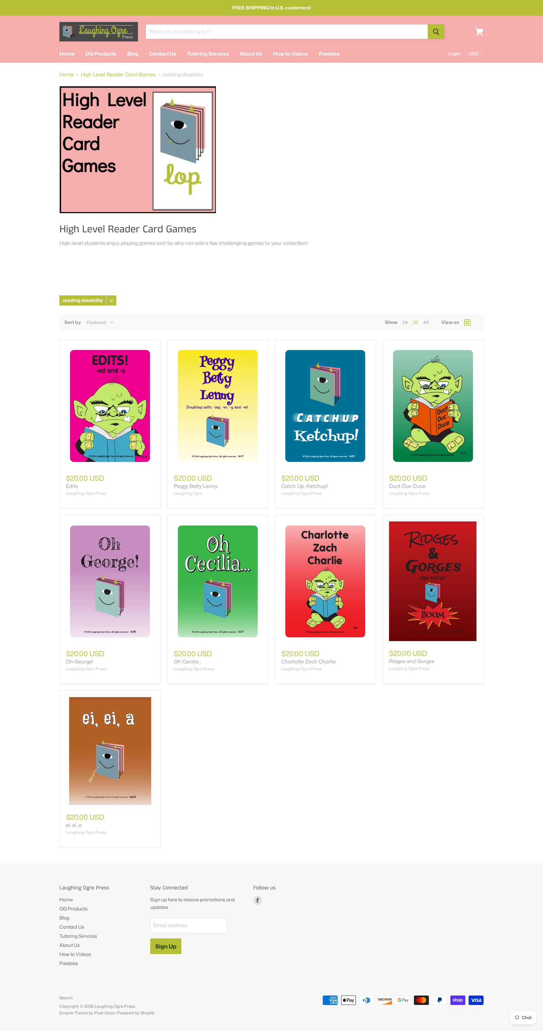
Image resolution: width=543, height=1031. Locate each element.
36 (415, 322)
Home (66, 53)
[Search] (436, 31)
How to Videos (290, 53)
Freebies (329, 53)
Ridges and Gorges (411, 661)
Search (66, 998)
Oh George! (79, 661)
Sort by (72, 322)
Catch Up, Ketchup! (304, 486)
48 (426, 322)
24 (405, 322)
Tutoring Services (208, 53)
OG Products (101, 53)
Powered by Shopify (136, 1013)
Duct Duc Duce (407, 486)
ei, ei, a (74, 825)
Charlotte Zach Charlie (308, 661)
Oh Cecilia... (187, 661)
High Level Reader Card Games (118, 74)
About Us (251, 53)
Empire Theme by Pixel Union (87, 1013)
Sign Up (165, 946)
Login (454, 53)
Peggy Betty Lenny (195, 486)
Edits (72, 486)
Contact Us (162, 53)
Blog (132, 53)
